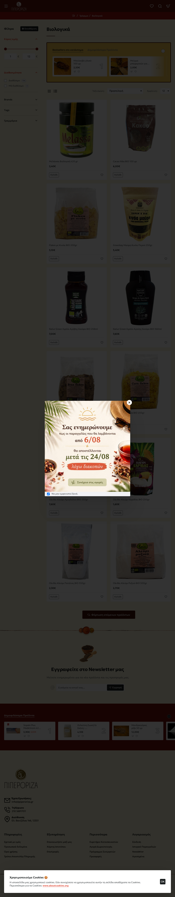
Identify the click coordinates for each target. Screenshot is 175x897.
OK (163, 881)
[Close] (129, 402)
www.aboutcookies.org (56, 885)
